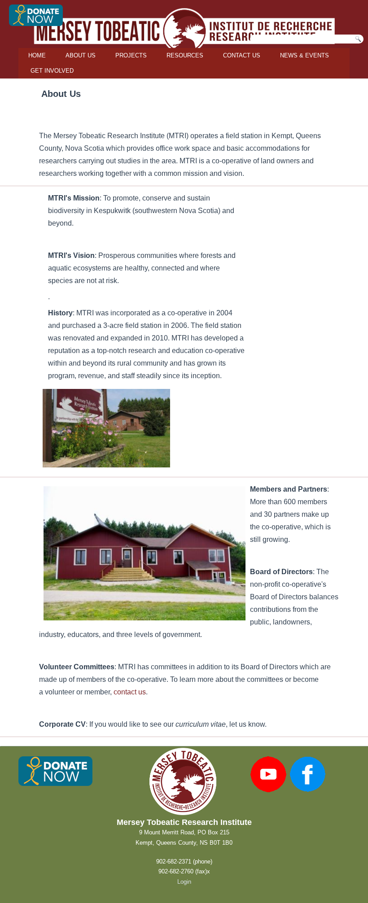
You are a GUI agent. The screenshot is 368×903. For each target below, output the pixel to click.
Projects (131, 55)
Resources (184, 55)
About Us (81, 55)
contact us (130, 692)
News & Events (304, 55)
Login (184, 881)
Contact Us (241, 55)
